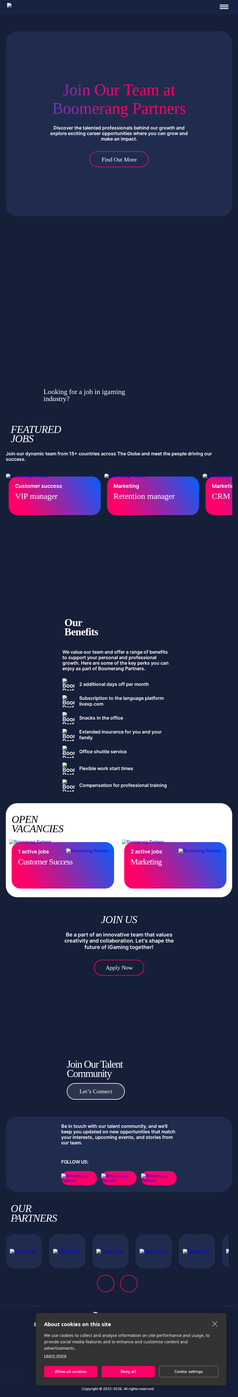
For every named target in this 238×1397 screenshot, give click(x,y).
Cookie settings (188, 1371)
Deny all (128, 1371)
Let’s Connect (96, 1091)
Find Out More (119, 159)
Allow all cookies (70, 1371)
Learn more (55, 1355)
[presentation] (105, 1283)
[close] (214, 1323)
